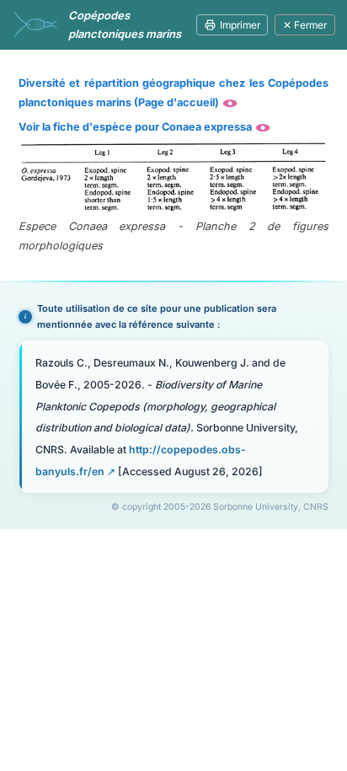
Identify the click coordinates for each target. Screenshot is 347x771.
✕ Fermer (305, 25)
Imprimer (240, 25)
